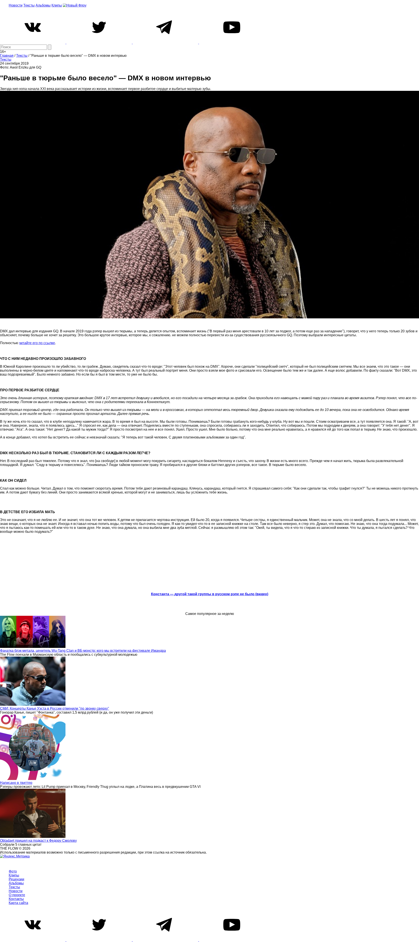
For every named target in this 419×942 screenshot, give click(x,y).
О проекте (17, 895)
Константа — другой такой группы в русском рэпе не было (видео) (209, 594)
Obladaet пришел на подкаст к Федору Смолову (38, 840)
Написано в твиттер (16, 783)
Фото (13, 871)
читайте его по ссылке (37, 343)
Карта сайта (18, 903)
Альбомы (43, 5)
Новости (15, 5)
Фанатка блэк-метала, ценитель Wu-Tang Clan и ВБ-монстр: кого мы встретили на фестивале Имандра (83, 650)
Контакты (16, 899)
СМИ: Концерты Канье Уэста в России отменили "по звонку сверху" (54, 708)
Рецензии (16, 879)
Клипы (57, 5)
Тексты (29, 5)
